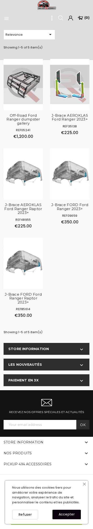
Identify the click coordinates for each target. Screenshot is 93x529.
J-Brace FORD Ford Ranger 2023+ (69, 206)
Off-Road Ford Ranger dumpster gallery (23, 119)
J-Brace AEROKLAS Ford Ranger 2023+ (70, 117)
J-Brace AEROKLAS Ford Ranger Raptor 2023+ (23, 208)
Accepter (67, 514)
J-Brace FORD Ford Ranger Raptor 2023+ (23, 298)
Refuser (25, 514)
